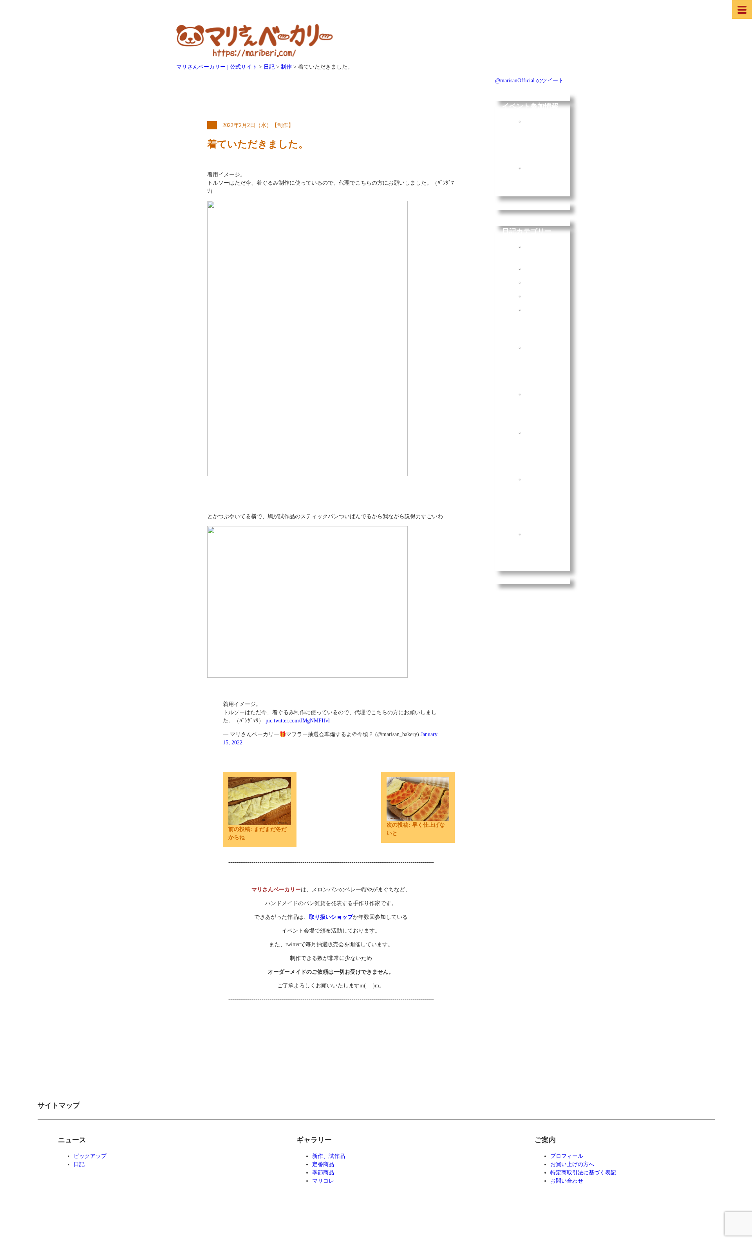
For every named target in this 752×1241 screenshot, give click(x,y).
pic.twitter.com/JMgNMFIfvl (298, 721)
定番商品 (323, 1164)
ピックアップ (90, 1156)
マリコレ (323, 1181)
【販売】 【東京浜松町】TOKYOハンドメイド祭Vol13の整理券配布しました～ (539, 448)
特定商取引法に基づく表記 (583, 1173)
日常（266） (538, 268)
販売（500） (538, 296)
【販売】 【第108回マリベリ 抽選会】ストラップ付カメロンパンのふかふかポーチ (539, 363)
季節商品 (323, 1173)
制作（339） (538, 282)
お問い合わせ (566, 1181)
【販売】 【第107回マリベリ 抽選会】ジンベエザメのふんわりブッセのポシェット (539, 550)
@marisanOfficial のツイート (529, 80)
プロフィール (566, 1156)
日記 (79, 1164)
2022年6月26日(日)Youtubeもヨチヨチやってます (539, 184)
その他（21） (539, 309)
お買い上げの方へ (572, 1164)
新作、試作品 (328, 1156)
